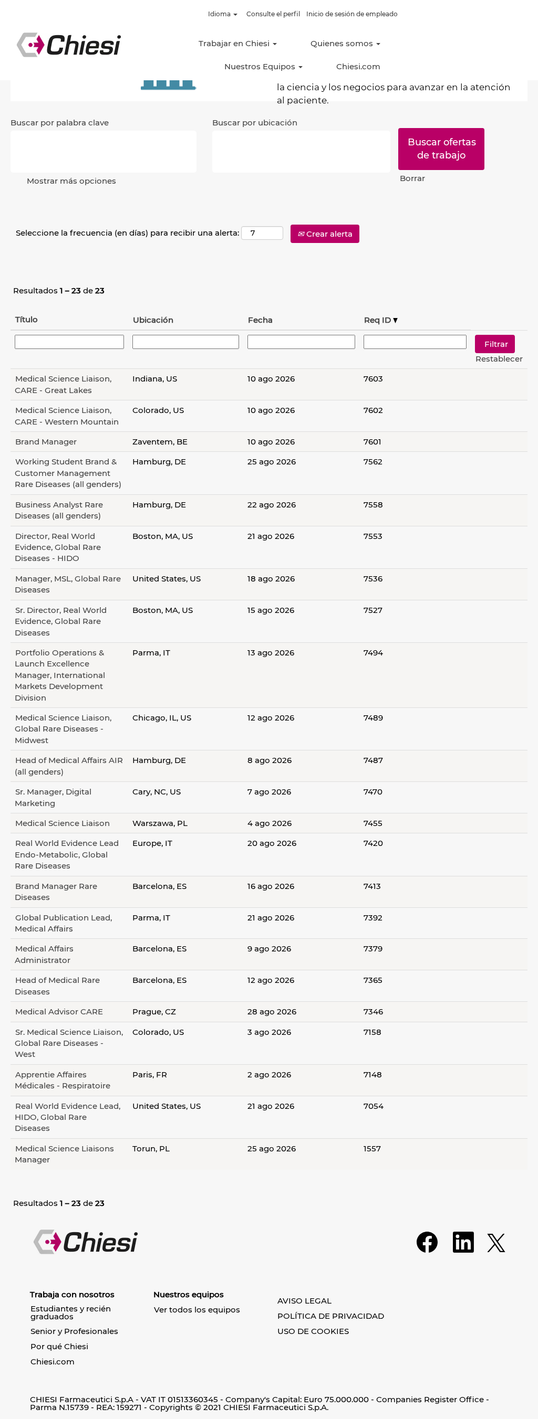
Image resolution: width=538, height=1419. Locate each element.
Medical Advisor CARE (59, 1011)
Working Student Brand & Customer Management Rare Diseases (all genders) (68, 473)
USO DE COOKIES (313, 1331)
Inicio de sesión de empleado (352, 14)
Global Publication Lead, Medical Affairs (63, 923)
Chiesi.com (358, 66)
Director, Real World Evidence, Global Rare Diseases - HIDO (58, 547)
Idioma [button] (220, 14)
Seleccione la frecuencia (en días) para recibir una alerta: (127, 233)
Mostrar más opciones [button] (71, 181)
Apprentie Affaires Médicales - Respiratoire (62, 1079)
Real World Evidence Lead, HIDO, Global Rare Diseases (67, 1117)
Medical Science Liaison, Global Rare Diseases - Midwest (63, 729)
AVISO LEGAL (304, 1300)
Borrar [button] (412, 178)
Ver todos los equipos (197, 1309)
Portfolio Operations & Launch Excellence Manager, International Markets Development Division (60, 675)
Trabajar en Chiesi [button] (235, 43)
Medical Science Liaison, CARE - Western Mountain (67, 415)
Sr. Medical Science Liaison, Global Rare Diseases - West (69, 1043)
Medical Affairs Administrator (44, 954)
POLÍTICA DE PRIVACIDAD (330, 1315)
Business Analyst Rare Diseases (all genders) (59, 510)
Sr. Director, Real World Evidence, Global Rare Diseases (61, 621)
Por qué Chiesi (59, 1346)
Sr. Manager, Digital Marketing (53, 797)
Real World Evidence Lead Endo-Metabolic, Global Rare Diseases (67, 854)
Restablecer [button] (499, 359)
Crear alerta (328, 234)
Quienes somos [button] (343, 43)
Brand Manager (46, 442)
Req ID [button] (378, 320)
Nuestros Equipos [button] (260, 66)
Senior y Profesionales (74, 1331)
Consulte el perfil (273, 14)
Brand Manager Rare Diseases (56, 891)
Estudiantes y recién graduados (70, 1312)
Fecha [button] (260, 320)
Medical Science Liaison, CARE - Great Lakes (63, 384)
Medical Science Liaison (62, 823)
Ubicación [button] (153, 320)
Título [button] (26, 319)
